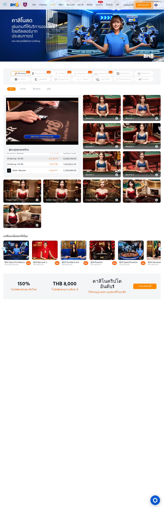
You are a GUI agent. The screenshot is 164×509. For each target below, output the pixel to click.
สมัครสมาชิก (143, 5)
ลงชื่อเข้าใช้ (129, 5)
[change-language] (157, 5)
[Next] (160, 249)
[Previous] (3, 249)
